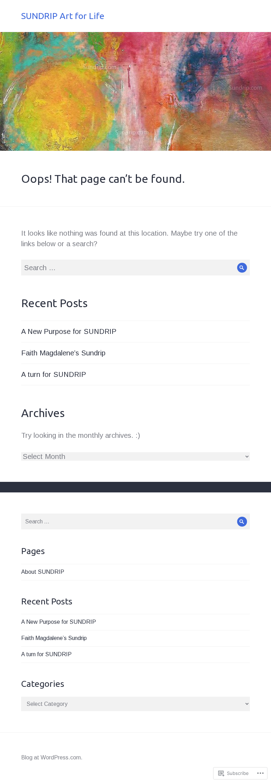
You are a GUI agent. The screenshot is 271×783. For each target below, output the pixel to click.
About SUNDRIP (42, 572)
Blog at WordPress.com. (52, 757)
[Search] (242, 267)
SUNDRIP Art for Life (62, 16)
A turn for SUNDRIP (53, 374)
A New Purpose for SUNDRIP (68, 331)
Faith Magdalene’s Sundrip (63, 353)
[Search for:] (135, 268)
